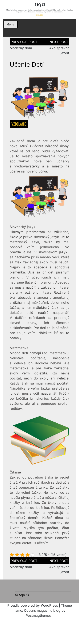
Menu (10, 24)
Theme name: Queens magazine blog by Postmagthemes (42, 610)
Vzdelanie (18, 124)
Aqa (39, 4)
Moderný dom (21, 48)
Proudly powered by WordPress (32, 605)
